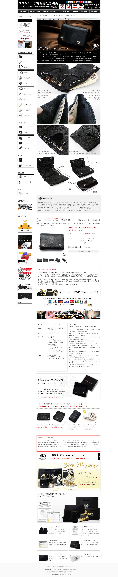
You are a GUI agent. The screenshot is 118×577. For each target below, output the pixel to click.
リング (25, 56)
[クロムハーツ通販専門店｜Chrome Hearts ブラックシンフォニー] (59, 9)
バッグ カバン (27, 137)
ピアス (25, 83)
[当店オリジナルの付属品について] (25, 290)
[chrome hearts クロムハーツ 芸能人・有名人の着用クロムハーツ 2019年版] (25, 209)
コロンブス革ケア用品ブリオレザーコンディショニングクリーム (89, 426)
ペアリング (26, 110)
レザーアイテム (62, 15)
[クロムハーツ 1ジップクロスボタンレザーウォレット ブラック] (44, 416)
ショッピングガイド (35, 14)
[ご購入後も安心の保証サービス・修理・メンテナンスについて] (25, 34)
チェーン (25, 72)
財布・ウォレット (71, 15)
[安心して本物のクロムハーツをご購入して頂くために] (25, 27)
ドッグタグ (26, 78)
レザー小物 (26, 148)
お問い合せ (45, 14)
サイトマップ (75, 14)
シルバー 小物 (27, 182)
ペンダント (26, 67)
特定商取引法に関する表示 (65, 566)
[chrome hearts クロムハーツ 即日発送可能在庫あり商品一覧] (25, 280)
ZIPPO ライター (27, 176)
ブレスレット (27, 88)
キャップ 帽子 (27, 165)
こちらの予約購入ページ (62, 284)
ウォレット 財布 (27, 127)
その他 (19, 189)
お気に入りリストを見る (25, 16)
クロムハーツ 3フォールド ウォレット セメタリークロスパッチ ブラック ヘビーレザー (74, 426)
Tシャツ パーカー (28, 159)
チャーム (25, 61)
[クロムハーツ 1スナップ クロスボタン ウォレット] (59, 416)
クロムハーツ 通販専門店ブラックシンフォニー (47, 15)
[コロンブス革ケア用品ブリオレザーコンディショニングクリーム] (90, 416)
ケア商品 (25, 193)
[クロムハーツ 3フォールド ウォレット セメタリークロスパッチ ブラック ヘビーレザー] (74, 416)
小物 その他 (21, 172)
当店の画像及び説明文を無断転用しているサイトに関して (59, 574)
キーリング (26, 99)
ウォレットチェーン (28, 94)
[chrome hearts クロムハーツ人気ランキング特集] (25, 232)
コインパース (27, 143)
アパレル (20, 156)
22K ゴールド (27, 104)
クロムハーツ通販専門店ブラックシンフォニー (51, 569)
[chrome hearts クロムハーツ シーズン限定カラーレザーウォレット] (25, 264)
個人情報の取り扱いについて (53, 566)
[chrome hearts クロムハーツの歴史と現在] (25, 299)
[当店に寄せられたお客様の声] (25, 47)
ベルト (26, 132)
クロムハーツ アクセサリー (25, 52)
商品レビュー (61, 14)
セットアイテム (27, 115)
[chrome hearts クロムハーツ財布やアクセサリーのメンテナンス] (25, 248)
